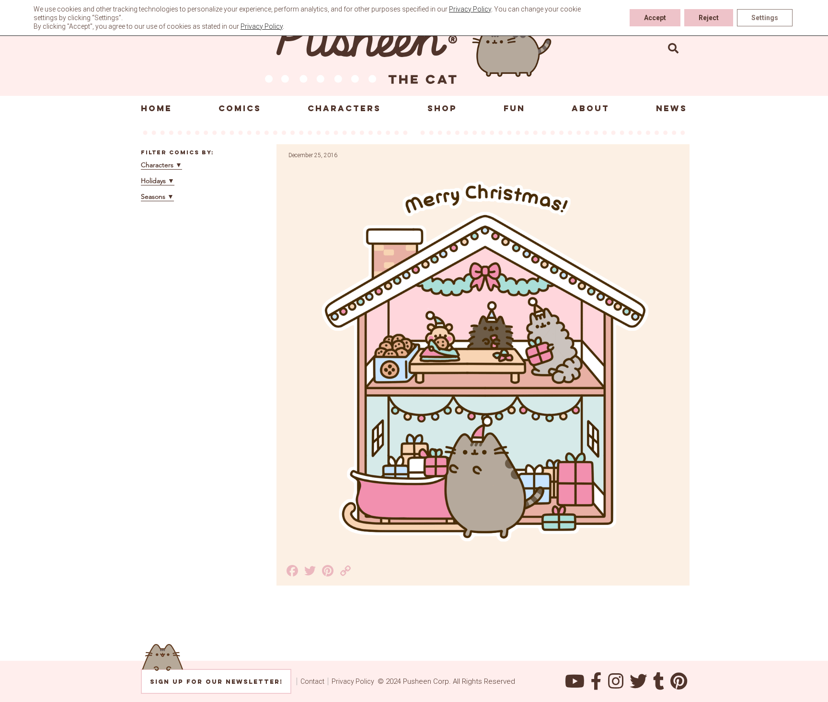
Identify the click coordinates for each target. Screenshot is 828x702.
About (591, 108)
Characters (344, 108)
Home (156, 108)
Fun (514, 108)
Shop (442, 108)
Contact (312, 681)
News (671, 108)
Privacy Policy (353, 681)
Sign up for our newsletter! (216, 681)
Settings (764, 18)
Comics (239, 108)
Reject (709, 18)
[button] (673, 47)
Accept (655, 18)
